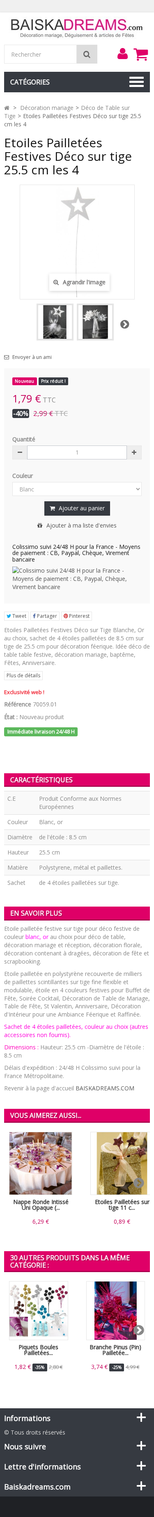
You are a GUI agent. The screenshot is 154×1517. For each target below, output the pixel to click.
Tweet (18, 615)
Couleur (23, 476)
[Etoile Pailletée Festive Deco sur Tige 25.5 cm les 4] (55, 322)
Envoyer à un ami (32, 357)
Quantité (23, 439)
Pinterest (79, 615)
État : (11, 717)
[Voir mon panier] (140, 54)
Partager (46, 615)
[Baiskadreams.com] (77, 28)
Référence (17, 704)
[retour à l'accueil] (6, 108)
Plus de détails (23, 675)
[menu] (122, 54)
